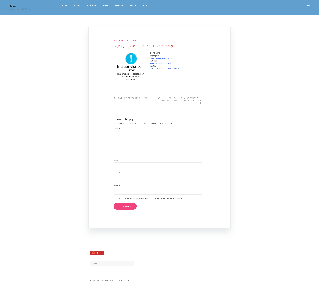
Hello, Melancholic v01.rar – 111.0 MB (165, 69)
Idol (145, 5)
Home (64, 5)
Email (117, 173)
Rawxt (12, 6)
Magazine (91, 5)
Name (117, 160)
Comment (118, 128)
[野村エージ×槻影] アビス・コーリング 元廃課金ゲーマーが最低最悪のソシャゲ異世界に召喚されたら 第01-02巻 (180, 100)
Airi (120, 280)
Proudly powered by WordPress (101, 280)
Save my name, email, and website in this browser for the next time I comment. (150, 198)
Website (117, 186)
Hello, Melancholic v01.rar (160, 63)
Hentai (133, 5)
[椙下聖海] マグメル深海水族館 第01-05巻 (130, 98)
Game (105, 5)
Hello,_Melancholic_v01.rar (161, 58)
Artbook (119, 5)
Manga (77, 5)
